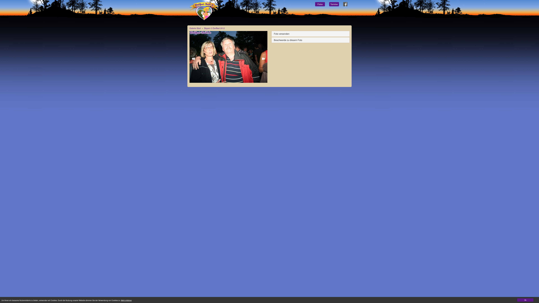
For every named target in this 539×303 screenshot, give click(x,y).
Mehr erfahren (126, 300)
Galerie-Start (195, 28)
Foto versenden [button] (281, 33)
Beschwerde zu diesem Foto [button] (288, 40)
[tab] (310, 33)
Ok (525, 300)
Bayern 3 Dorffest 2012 (214, 28)
